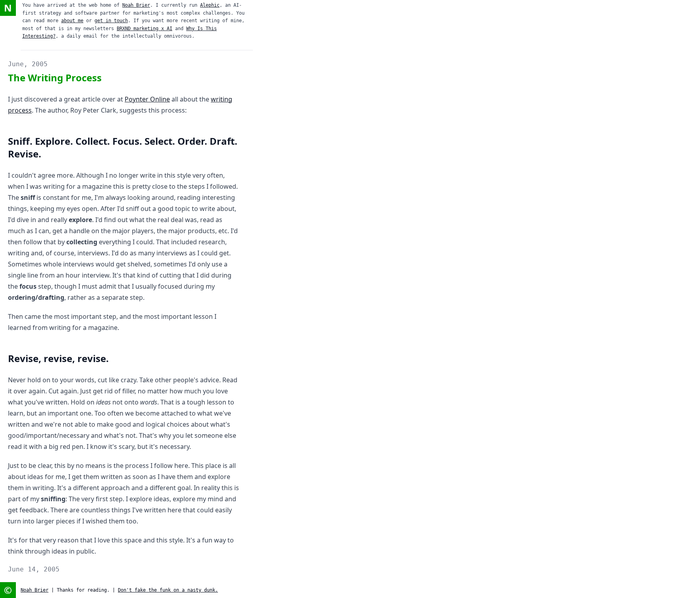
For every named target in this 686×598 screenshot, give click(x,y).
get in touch (111, 20)
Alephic (210, 5)
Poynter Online (147, 99)
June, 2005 (28, 64)
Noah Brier (136, 5)
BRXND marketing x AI (144, 28)
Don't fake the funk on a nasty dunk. (168, 590)
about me (72, 20)
